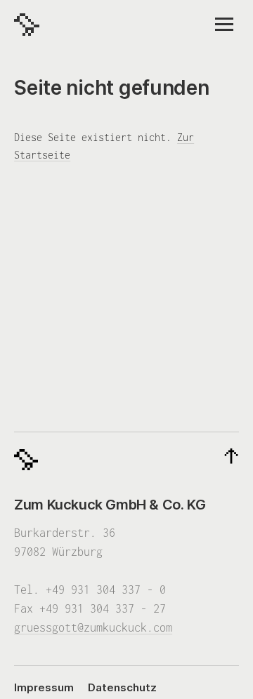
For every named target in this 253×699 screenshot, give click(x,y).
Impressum (44, 687)
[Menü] (224, 24)
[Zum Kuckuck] (26, 24)
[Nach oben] (231, 457)
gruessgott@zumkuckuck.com (93, 627)
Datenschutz (122, 687)
